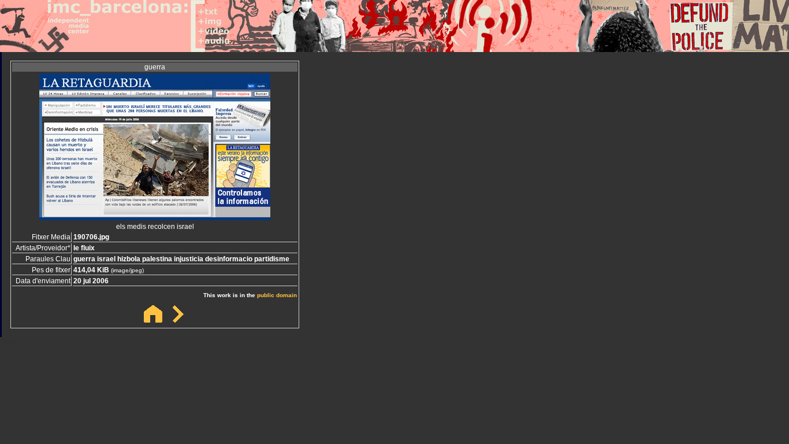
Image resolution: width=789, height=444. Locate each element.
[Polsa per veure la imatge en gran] (154, 217)
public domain (277, 295)
